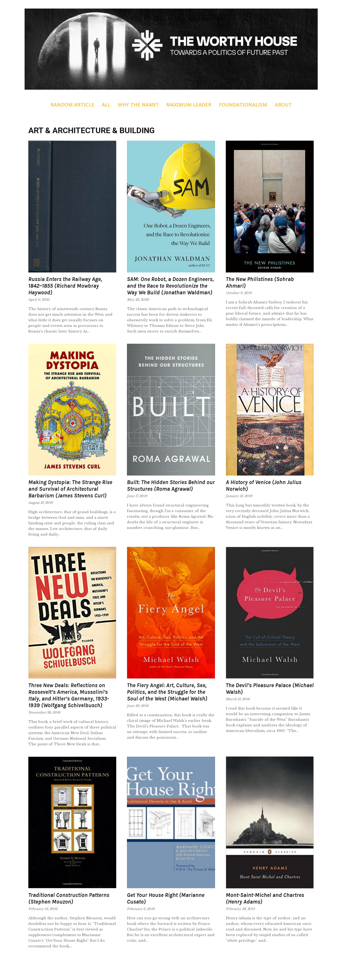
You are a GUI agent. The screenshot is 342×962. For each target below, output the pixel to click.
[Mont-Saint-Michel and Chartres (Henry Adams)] (270, 822)
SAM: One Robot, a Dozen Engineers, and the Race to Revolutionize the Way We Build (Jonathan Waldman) (170, 286)
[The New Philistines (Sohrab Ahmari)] (270, 206)
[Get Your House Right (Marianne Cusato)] (171, 822)
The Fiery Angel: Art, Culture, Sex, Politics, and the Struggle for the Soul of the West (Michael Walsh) (167, 692)
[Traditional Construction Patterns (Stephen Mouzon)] (72, 822)
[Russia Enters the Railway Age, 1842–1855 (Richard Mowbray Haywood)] (72, 206)
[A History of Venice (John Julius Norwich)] (270, 410)
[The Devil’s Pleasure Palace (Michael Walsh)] (270, 613)
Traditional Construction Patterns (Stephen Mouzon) (68, 898)
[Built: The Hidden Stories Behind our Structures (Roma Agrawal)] (171, 410)
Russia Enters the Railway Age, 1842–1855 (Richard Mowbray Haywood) (65, 286)
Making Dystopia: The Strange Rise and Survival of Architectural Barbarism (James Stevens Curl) (70, 489)
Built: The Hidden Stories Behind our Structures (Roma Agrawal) (171, 485)
